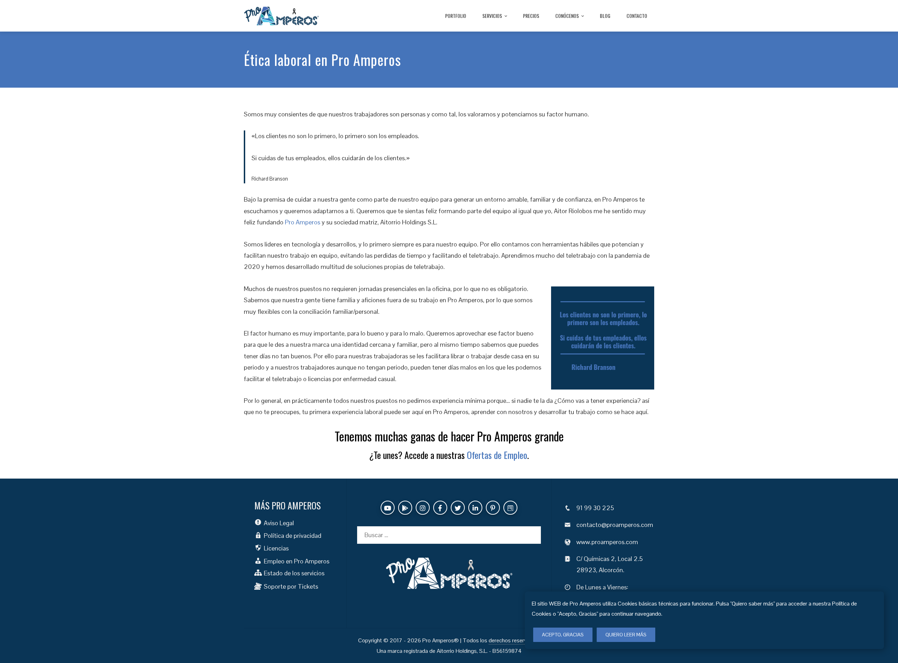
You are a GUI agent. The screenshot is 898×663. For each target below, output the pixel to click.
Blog (605, 15)
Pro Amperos (302, 222)
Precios (531, 15)
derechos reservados (514, 640)
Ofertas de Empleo (497, 455)
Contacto (636, 15)
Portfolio (455, 15)
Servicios (492, 15)
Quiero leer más (625, 634)
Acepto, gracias (563, 634)
